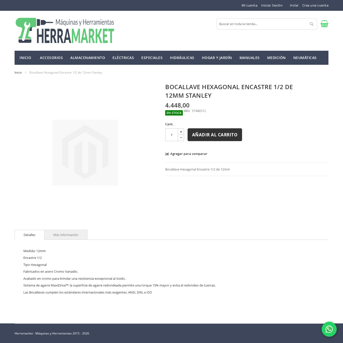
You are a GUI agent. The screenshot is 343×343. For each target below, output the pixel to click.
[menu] (171, 58)
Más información (65, 235)
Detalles (29, 235)
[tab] (29, 235)
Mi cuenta (250, 5)
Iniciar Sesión (271, 5)
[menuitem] (51, 57)
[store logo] (65, 30)
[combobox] (267, 24)
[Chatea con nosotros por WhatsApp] (329, 329)
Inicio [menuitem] (25, 57)
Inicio (18, 72)
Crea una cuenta (315, 5)
